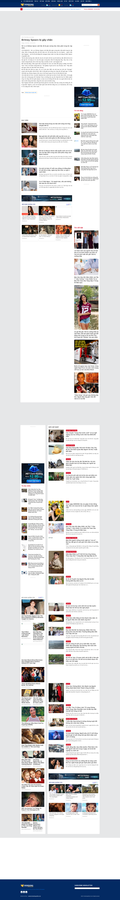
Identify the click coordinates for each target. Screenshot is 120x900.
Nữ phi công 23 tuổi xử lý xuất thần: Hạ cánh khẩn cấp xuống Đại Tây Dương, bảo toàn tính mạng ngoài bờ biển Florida (81, 645)
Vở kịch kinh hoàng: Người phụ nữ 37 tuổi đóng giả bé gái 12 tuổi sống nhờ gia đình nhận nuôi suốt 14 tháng (82, 735)
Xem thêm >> (88, 1)
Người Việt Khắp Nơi (71, 551)
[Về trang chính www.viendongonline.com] (21, 1)
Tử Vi (67, 501)
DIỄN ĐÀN (53, 1)
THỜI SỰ (36, 1)
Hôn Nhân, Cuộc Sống (71, 430)
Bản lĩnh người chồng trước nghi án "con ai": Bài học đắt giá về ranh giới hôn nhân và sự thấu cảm (82, 542)
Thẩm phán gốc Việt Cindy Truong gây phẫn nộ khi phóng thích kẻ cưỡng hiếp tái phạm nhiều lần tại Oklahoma (49, 9)
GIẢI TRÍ (82, 1)
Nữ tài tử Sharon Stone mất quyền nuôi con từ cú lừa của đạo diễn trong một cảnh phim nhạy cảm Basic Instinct (55, 152)
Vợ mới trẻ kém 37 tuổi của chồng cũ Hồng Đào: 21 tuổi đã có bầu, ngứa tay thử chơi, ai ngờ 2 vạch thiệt (55, 170)
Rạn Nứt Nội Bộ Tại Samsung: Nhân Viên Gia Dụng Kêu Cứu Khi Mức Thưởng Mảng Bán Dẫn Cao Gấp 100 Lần (81, 631)
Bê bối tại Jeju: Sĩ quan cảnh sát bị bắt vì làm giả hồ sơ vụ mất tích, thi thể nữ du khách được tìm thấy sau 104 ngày (82, 659)
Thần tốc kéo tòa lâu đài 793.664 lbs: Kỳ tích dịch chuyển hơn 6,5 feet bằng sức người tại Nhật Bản (80, 463)
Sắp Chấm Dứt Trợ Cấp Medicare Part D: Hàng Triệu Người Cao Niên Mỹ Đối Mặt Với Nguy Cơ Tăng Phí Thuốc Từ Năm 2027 (36, 492)
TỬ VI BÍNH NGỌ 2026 (28, 1)
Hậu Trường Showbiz (28, 37)
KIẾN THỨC (71, 1)
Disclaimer (42, 889)
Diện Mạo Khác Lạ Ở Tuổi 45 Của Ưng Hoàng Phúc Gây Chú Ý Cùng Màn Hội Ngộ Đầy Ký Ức (89, 168)
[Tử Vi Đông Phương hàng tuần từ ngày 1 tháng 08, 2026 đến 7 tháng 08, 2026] (24, 572)
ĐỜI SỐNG (47, 1)
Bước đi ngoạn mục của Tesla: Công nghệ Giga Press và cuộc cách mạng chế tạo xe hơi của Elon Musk (86, 367)
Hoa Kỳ (68, 683)
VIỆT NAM (42, 1)
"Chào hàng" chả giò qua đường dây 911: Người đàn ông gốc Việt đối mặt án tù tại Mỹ (86, 396)
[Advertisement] (60, 23)
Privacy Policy (29, 889)
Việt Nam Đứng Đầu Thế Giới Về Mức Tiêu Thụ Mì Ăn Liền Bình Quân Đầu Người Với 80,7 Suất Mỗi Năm (81, 449)
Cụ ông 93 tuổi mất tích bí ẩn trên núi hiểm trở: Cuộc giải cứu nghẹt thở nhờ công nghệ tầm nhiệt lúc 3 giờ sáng (81, 477)
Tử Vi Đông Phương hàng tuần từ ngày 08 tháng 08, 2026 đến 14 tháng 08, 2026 (35, 518)
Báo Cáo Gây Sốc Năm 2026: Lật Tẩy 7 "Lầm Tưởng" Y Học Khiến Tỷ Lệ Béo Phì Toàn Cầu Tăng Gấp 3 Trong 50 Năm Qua (81, 528)
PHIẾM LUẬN (60, 1)
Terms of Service (36, 889)
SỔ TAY (65, 1)
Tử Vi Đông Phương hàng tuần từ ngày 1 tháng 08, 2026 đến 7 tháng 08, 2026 (36, 573)
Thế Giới (68, 459)
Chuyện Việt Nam (70, 445)
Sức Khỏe (68, 524)
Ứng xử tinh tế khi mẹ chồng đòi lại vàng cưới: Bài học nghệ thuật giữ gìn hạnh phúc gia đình (89, 179)
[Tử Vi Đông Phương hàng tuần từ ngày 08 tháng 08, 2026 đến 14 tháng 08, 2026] (24, 517)
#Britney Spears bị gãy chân (30, 92)
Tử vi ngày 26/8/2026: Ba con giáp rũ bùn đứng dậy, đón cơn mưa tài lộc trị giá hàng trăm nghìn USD (82, 505)
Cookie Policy (23, 889)
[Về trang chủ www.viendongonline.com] (27, 5)
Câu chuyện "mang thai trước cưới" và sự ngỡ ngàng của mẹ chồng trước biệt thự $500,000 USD (81, 434)
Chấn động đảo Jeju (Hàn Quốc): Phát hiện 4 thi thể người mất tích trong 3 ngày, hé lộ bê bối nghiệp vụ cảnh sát (82, 748)
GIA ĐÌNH (77, 1)
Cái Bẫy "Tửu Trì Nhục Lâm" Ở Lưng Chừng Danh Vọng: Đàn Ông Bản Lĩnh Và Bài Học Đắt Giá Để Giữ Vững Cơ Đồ (81, 709)
